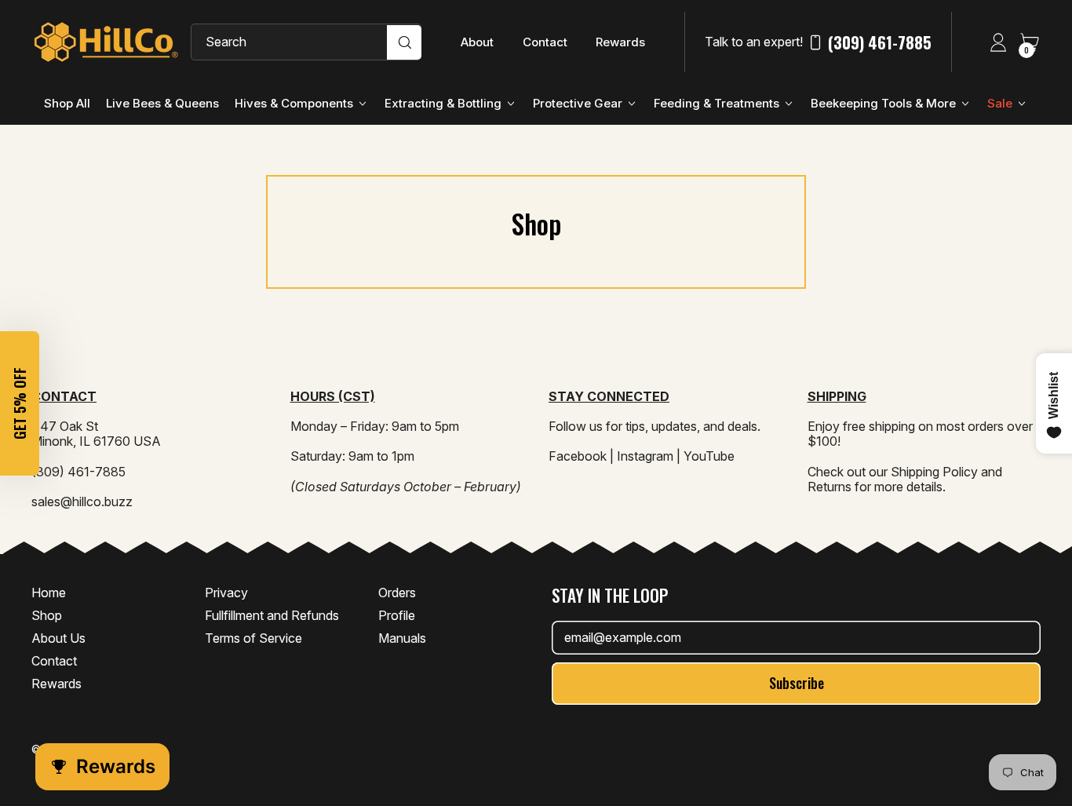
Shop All (67, 103)
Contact (545, 42)
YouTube (709, 456)
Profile (396, 615)
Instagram (645, 456)
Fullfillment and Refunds (272, 615)
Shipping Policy (934, 472)
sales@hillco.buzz (82, 501)
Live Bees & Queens (162, 103)
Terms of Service (253, 638)
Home (48, 592)
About (477, 42)
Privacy (226, 592)
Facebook (578, 456)
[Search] (404, 42)
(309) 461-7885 (880, 42)
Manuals (402, 638)
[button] (19, 403)
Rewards (620, 42)
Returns (829, 486)
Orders (397, 592)
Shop (46, 615)
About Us (58, 638)
